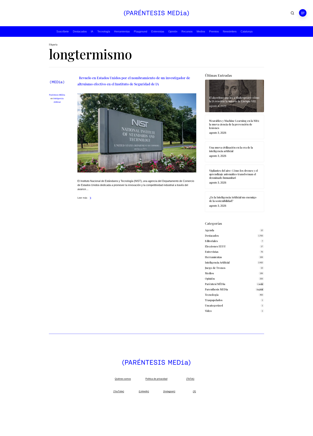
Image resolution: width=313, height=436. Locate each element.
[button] (302, 13)
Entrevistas (157, 31)
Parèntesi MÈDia (234, 284)
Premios (214, 31)
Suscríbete (62, 31)
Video (208, 311)
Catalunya (247, 31)
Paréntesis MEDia (57, 95)
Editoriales (211, 241)
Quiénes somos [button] (123, 378)
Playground (140, 31)
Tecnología (103, 31)
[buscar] (292, 13)
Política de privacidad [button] (156, 378)
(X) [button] (194, 391)
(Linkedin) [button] (144, 391)
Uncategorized (214, 305)
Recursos (187, 31)
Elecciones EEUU (215, 246)
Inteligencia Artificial (217, 262)
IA (92, 31)
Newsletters (230, 31)
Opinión (172, 31)
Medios (201, 31)
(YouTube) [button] (118, 391)
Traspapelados (214, 300)
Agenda (209, 230)
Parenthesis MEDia (234, 289)
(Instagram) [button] (169, 391)
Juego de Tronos (215, 268)
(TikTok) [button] (190, 378)
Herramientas (122, 31)
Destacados (80, 31)
